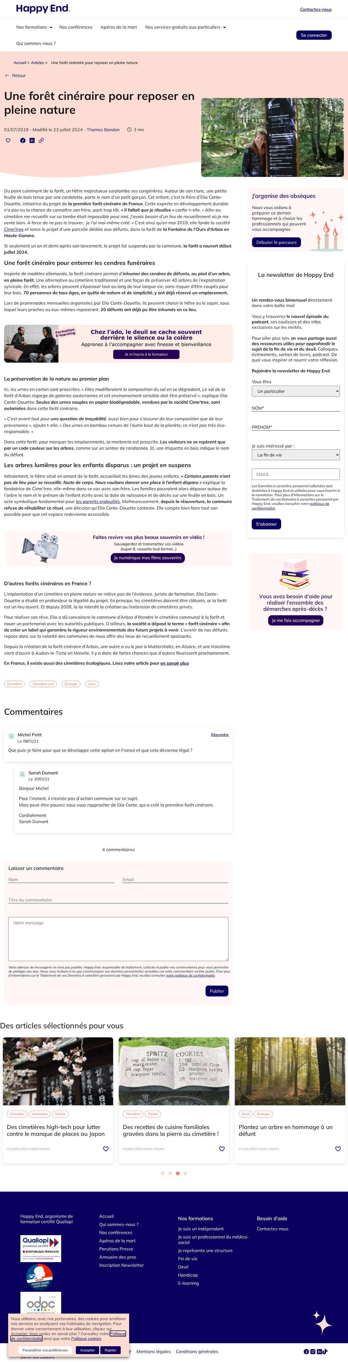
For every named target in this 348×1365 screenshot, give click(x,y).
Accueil (20, 62)
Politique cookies (86, 1338)
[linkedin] (319, 1352)
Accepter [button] (87, 1350)
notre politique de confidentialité (190, 975)
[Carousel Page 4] (185, 1173)
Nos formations (31, 27)
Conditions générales (197, 1351)
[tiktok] (325, 1352)
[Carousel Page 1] (162, 1173)
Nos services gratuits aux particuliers (182, 27)
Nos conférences (75, 27)
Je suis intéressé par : (273, 446)
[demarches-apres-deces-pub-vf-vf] (296, 630)
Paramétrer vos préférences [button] (45, 1350)
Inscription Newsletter (121, 1265)
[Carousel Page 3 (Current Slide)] (178, 1173)
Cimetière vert (43, 684)
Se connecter (314, 35)
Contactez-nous (316, 9)
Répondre (220, 734)
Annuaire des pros (117, 1257)
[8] (118, 369)
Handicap (188, 1275)
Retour (19, 75)
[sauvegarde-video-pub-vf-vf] (118, 574)
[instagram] (313, 1352)
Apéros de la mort (119, 27)
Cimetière (14, 684)
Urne (92, 684)
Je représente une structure (205, 1250)
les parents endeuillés (98, 501)
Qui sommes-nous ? (35, 43)
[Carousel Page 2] (170, 1173)
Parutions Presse (116, 1248)
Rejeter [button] (110, 1350)
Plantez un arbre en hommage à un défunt (286, 1130)
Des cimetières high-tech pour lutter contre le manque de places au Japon (56, 1130)
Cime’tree (14, 229)
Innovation (40, 1114)
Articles (37, 62)
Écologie (71, 684)
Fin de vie (187, 1258)
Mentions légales (153, 1351)
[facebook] (307, 1352)
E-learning (188, 1283)
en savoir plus (174, 663)
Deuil (246, 1114)
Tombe (60, 1114)
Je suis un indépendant (201, 1228)
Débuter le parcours (276, 242)
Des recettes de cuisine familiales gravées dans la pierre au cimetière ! (171, 1130)
